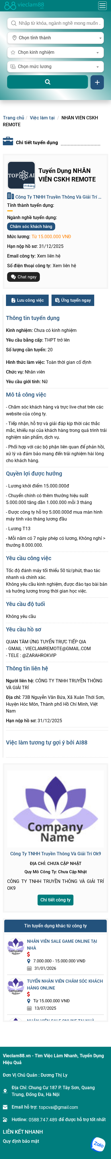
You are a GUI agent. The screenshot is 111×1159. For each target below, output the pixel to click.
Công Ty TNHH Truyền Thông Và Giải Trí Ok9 (59, 197)
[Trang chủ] (24, 5)
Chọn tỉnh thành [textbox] (35, 37)
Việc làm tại (43, 118)
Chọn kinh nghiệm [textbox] (36, 52)
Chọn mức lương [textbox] (35, 66)
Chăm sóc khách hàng (31, 226)
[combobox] (55, 38)
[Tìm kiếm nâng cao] (97, 82)
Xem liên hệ (48, 256)
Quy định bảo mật (21, 1141)
